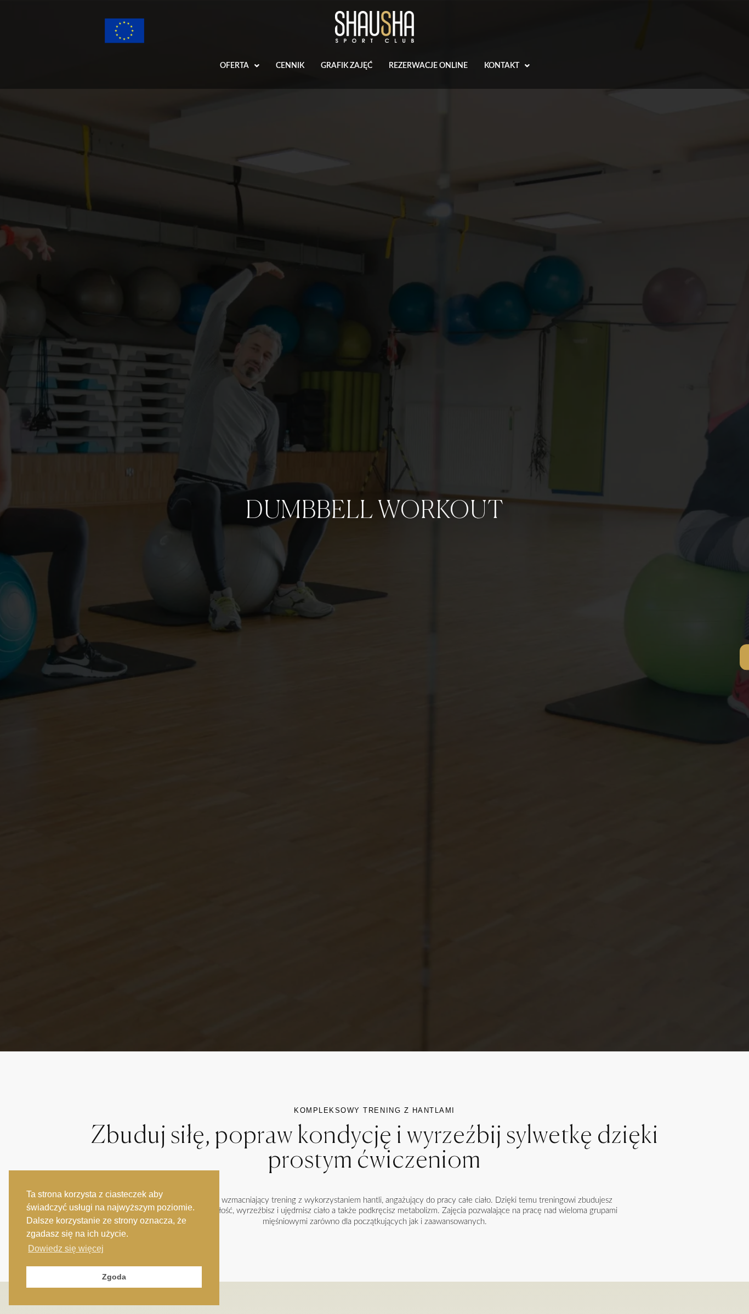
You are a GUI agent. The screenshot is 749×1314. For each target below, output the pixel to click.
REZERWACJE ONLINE (428, 66)
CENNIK (290, 66)
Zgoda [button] (114, 1276)
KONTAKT (501, 66)
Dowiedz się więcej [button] (66, 1248)
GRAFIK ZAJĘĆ (346, 66)
